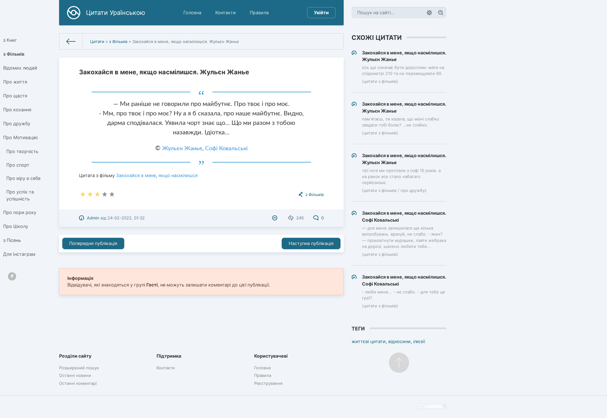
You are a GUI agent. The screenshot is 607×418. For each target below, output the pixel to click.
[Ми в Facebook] (12, 276)
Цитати (97, 41)
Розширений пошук (79, 367)
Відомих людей (20, 68)
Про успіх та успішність (20, 195)
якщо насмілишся (178, 175)
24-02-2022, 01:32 (126, 217)
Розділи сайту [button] (75, 356)
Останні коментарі (78, 383)
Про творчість (22, 151)
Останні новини (75, 375)
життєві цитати (369, 341)
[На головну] (71, 41)
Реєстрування (268, 383)
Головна (192, 12)
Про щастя (15, 95)
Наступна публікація (311, 243)
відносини (399, 341)
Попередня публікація (93, 243)
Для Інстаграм (19, 254)
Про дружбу (16, 123)
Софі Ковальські (226, 148)
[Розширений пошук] (429, 12)
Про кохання (17, 109)
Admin (93, 217)
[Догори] (399, 363)
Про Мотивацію (20, 137)
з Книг (10, 40)
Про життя (15, 81)
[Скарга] (275, 217)
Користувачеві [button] (271, 356)
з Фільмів (13, 54)
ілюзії (419, 341)
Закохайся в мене (136, 175)
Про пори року (19, 212)
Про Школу (15, 226)
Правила (259, 12)
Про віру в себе (23, 178)
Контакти (225, 12)
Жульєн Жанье (182, 148)
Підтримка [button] (168, 356)
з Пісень (12, 240)
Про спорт (17, 165)
